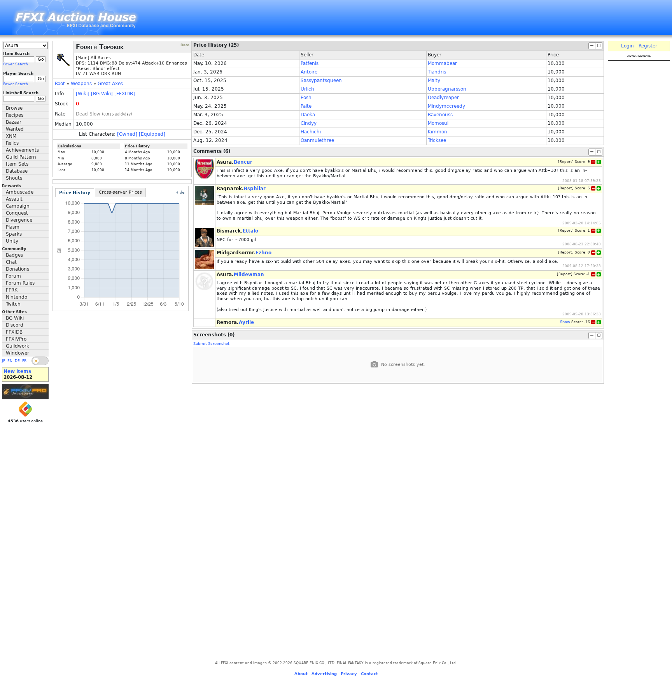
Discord (14, 325)
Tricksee (437, 140)
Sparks (14, 234)
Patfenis (309, 63)
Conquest (17, 213)
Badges (14, 255)
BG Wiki (15, 318)
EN (9, 361)
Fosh (306, 97)
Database (17, 171)
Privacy (349, 674)
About (301, 674)
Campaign (18, 206)
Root (60, 83)
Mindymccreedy (446, 106)
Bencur (243, 162)
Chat (11, 262)
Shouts (14, 178)
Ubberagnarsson (447, 89)
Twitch (13, 304)
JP (3, 361)
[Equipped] (152, 134)
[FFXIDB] (124, 93)
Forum (13, 276)
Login (627, 46)
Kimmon (437, 132)
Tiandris (437, 72)
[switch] (40, 361)
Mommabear (442, 63)
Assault (14, 199)
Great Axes (110, 83)
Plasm (12, 227)
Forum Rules (20, 283)
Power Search (15, 64)
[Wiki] (82, 93)
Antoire (309, 72)
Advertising (324, 674)
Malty (434, 80)
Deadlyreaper (443, 97)
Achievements (22, 150)
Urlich (307, 89)
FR (24, 361)
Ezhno (263, 252)
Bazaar (13, 122)
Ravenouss (440, 114)
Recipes (14, 115)
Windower (17, 353)
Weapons (81, 83)
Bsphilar (255, 188)
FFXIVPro (16, 339)
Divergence (19, 220)
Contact (369, 674)
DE (17, 361)
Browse (14, 108)
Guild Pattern (21, 157)
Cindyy (309, 123)
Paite (306, 106)
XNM (11, 136)
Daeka (308, 114)
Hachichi (311, 132)
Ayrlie (246, 322)
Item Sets (17, 164)
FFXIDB (14, 332)
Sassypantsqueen (321, 80)
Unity (12, 241)
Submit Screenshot (211, 343)
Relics (12, 143)
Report (566, 162)
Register (648, 46)
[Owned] (127, 134)
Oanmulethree (317, 140)
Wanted (15, 129)
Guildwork (17, 346)
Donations (17, 269)
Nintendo (16, 297)
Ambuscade (19, 192)
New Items (17, 371)
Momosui (438, 123)
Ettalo (250, 231)
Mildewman (249, 274)
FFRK (12, 290)
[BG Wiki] (102, 93)
